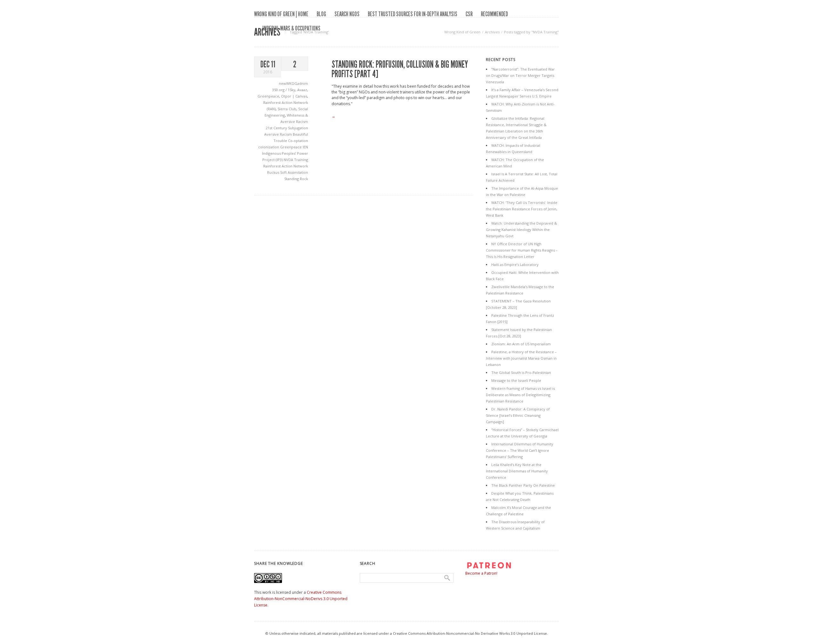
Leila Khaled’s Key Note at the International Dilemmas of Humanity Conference (517, 471)
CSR (469, 14)
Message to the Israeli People (516, 380)
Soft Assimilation (294, 172)
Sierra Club (287, 108)
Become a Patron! (481, 573)
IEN (305, 147)
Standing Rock (296, 178)
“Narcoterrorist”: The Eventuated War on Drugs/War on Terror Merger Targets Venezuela (520, 75)
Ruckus (273, 172)
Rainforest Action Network (285, 166)
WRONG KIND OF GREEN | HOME (281, 14)
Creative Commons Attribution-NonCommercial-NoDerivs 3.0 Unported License (300, 599)
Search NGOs (346, 14)
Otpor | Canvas (294, 96)
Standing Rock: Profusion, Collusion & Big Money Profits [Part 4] (400, 69)
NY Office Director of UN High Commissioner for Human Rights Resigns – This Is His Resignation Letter (522, 250)
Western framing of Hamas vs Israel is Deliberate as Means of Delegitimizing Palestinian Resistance (520, 394)
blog (321, 14)
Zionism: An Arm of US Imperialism (521, 344)
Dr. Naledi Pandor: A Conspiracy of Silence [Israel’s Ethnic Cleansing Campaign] (518, 415)
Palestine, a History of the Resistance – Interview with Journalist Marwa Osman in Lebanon (521, 358)
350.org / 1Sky (283, 89)
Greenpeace (268, 96)
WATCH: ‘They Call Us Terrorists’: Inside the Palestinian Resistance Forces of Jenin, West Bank (521, 209)
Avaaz (302, 89)
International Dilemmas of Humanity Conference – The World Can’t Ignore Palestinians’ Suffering (519, 450)
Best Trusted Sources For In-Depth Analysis (412, 14)
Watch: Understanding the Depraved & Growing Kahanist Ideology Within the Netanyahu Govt (521, 229)
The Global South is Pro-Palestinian (521, 372)
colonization (269, 147)
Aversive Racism (278, 134)
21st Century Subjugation (287, 127)
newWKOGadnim (293, 83)
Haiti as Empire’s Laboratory (515, 264)
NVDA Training (296, 159)
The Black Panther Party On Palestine (523, 485)
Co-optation (298, 140)
